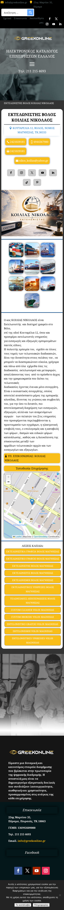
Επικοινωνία (20, 18)
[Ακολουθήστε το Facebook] (49, 18)
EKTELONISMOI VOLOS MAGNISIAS (33, 631)
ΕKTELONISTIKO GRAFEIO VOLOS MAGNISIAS (32, 624)
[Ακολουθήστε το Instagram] (47, 24)
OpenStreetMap (41, 536)
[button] (32, 502)
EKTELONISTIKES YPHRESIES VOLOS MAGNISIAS (32, 640)
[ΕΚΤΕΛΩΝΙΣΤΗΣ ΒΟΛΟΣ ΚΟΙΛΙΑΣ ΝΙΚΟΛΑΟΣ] (16, 256)
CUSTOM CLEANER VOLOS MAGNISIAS (32, 609)
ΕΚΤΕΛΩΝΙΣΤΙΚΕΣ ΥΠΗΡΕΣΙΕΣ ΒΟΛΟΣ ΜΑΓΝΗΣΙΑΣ (32, 589)
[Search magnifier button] (30, 12)
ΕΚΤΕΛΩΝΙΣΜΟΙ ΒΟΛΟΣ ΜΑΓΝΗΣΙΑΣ (32, 580)
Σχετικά (7, 18)
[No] (60, 895)
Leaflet (18, 536)
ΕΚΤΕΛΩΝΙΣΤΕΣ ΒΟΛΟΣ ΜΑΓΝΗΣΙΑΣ (32, 572)
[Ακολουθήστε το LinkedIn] (60, 24)
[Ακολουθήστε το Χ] (56, 18)
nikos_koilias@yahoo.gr (33, 160)
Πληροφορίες (41, 905)
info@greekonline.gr (16, 2)
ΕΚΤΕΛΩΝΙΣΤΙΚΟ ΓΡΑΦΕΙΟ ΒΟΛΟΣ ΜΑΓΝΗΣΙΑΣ (32, 558)
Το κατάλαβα (23, 905)
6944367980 (41, 142)
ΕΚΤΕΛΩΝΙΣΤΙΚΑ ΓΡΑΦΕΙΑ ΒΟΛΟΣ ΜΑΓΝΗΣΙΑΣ (32, 551)
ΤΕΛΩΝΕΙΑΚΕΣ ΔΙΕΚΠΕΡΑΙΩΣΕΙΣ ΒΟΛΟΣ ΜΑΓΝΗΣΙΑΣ (32, 600)
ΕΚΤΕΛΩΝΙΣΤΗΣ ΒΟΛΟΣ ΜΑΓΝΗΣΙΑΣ (32, 565)
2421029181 (17, 142)
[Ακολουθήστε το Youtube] (53, 24)
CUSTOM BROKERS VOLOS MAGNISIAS (32, 616)
